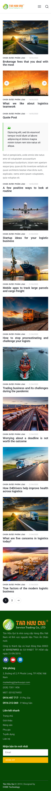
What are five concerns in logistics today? (25, 540)
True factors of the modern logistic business (25, 590)
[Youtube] (13, 660)
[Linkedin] (20, 660)
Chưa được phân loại (14, 58)
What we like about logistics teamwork (25, 105)
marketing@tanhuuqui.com (16, 682)
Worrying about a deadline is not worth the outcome (25, 440)
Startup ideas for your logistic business (25, 239)
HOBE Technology (11, 787)
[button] (39, 6)
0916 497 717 (10, 697)
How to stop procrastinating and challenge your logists (25, 339)
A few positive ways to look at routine (25, 189)
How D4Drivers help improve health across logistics (25, 490)
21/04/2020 (33, 234)
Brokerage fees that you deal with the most (25, 63)
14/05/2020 (33, 58)
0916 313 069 (10, 702)
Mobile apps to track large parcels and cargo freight (25, 289)
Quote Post (10, 117)
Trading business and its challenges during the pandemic (25, 390)
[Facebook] (6, 660)
